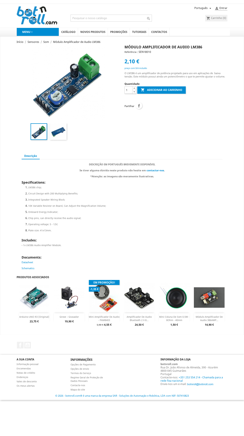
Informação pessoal (28, 364)
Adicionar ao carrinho (161, 90)
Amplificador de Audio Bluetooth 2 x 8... (139, 318)
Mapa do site (78, 389)
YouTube (27, 345)
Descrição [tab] (30, 156)
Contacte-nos (78, 385)
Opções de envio (80, 368)
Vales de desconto (27, 381)
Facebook (20, 345)
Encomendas (24, 368)
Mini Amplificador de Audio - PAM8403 (104, 318)
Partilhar (139, 105)
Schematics (28, 268)
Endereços (22, 377)
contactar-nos (155, 170)
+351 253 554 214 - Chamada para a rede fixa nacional (192, 379)
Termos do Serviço (81, 373)
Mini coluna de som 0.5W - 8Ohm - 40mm (174, 318)
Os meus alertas (26, 385)
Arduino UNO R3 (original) (34, 316)
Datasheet (27, 262)
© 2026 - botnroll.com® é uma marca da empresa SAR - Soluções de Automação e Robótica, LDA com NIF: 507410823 (122, 395)
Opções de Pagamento (83, 364)
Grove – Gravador (69, 316)
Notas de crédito (26, 372)
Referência (130, 52)
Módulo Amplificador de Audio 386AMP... (209, 318)
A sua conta (25, 359)
